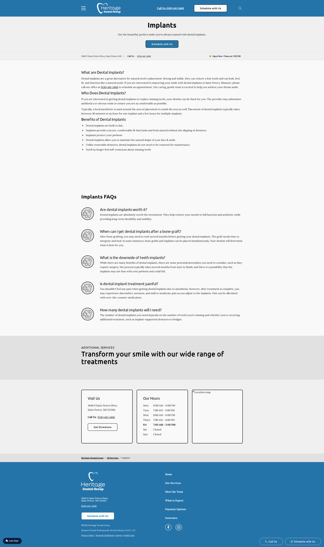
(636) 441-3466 (144, 56)
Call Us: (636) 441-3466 (170, 8)
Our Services (173, 483)
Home (168, 474)
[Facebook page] (168, 527)
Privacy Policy (87, 535)
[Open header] (84, 8)
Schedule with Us (210, 8)
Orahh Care (128, 535)
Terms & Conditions (104, 535)
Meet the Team (174, 491)
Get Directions (103, 427)
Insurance (171, 517)
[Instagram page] (179, 527)
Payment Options (175, 509)
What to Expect (174, 500)
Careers (118, 535)
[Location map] (217, 416)
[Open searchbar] (240, 8)
